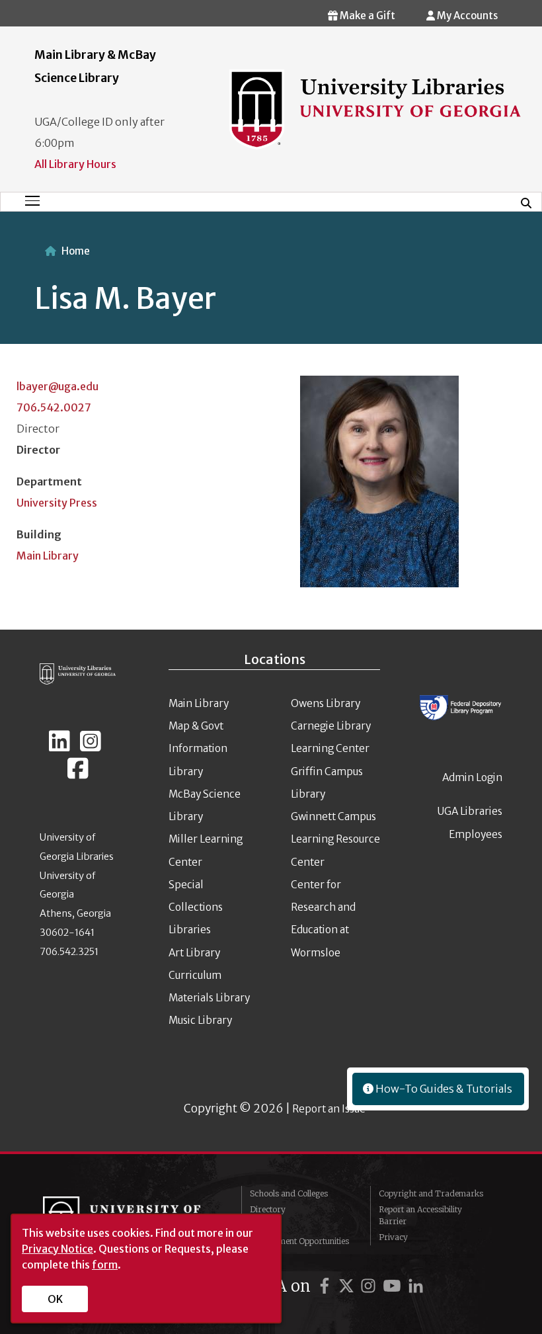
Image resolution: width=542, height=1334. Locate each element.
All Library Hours (75, 164)
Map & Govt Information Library (198, 749)
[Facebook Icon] (78, 774)
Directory (268, 1209)
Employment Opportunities (299, 1241)
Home (75, 251)
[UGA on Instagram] (370, 1286)
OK (55, 1299)
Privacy (393, 1237)
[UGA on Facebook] (326, 1286)
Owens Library (325, 703)
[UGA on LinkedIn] (416, 1286)
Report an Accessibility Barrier (420, 1215)
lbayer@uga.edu (57, 386)
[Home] (375, 108)
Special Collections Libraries (196, 907)
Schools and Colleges (289, 1193)
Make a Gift (366, 15)
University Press (57, 502)
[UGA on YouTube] (394, 1286)
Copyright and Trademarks (431, 1193)
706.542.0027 (54, 407)
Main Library (48, 555)
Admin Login (472, 777)
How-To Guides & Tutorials (442, 1088)
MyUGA (265, 1225)
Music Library (200, 1020)
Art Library (194, 952)
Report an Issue (329, 1109)
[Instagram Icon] (90, 747)
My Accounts (466, 15)
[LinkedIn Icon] (59, 747)
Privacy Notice (57, 1248)
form (105, 1264)
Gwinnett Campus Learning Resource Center (335, 839)
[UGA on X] (348, 1286)
